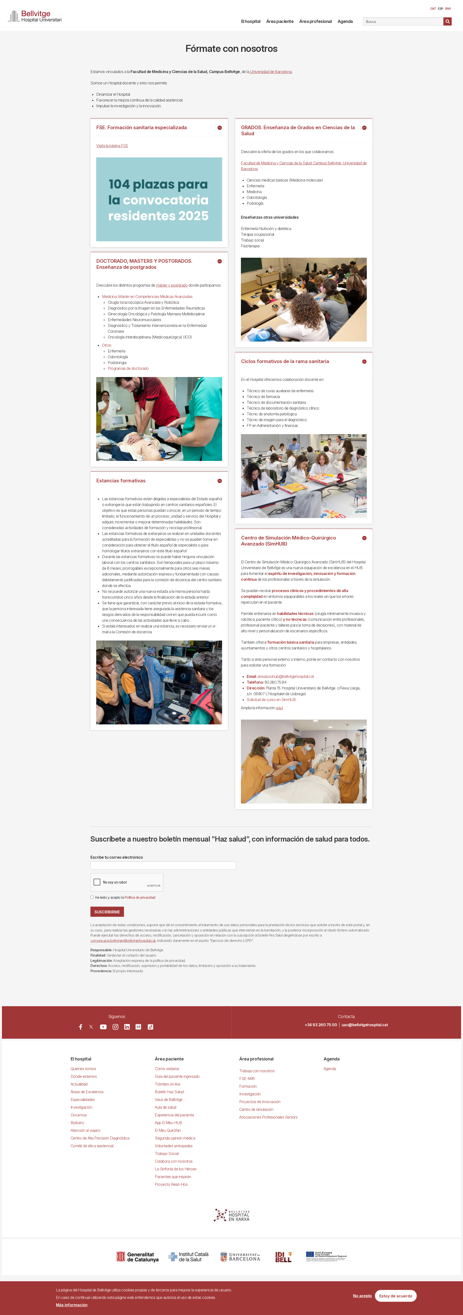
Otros (106, 345)
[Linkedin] (127, 1027)
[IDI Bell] (283, 1257)
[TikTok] (150, 1027)
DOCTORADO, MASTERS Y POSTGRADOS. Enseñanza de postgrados (144, 264)
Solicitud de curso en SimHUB (271, 699)
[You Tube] (103, 1026)
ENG (448, 8)
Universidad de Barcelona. (270, 71)
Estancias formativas (121, 481)
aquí (279, 707)
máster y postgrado (172, 285)
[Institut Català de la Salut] (189, 1257)
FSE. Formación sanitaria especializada (141, 127)
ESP (440, 8)
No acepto (362, 1296)
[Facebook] (80, 1027)
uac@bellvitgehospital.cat (365, 1024)
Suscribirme (107, 912)
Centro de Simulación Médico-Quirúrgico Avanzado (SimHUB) (288, 541)
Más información (72, 1304)
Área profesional (315, 21)
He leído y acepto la (125, 897)
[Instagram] (115, 1027)
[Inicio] (36, 15)
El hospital (250, 21)
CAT (433, 8)
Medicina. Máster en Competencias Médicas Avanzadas (147, 296)
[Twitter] (91, 1026)
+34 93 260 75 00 (321, 1024)
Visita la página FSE (112, 145)
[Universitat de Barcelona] (240, 1257)
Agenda (345, 21)
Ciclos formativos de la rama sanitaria (285, 361)
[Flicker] (138, 1027)
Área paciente (280, 21)
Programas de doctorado (128, 368)
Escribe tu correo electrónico (116, 857)
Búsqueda (447, 21)
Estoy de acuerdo (395, 1296)
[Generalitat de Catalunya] (137, 1257)
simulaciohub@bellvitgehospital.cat (286, 676)
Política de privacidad (140, 897)
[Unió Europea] (326, 1257)
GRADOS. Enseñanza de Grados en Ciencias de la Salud (298, 130)
